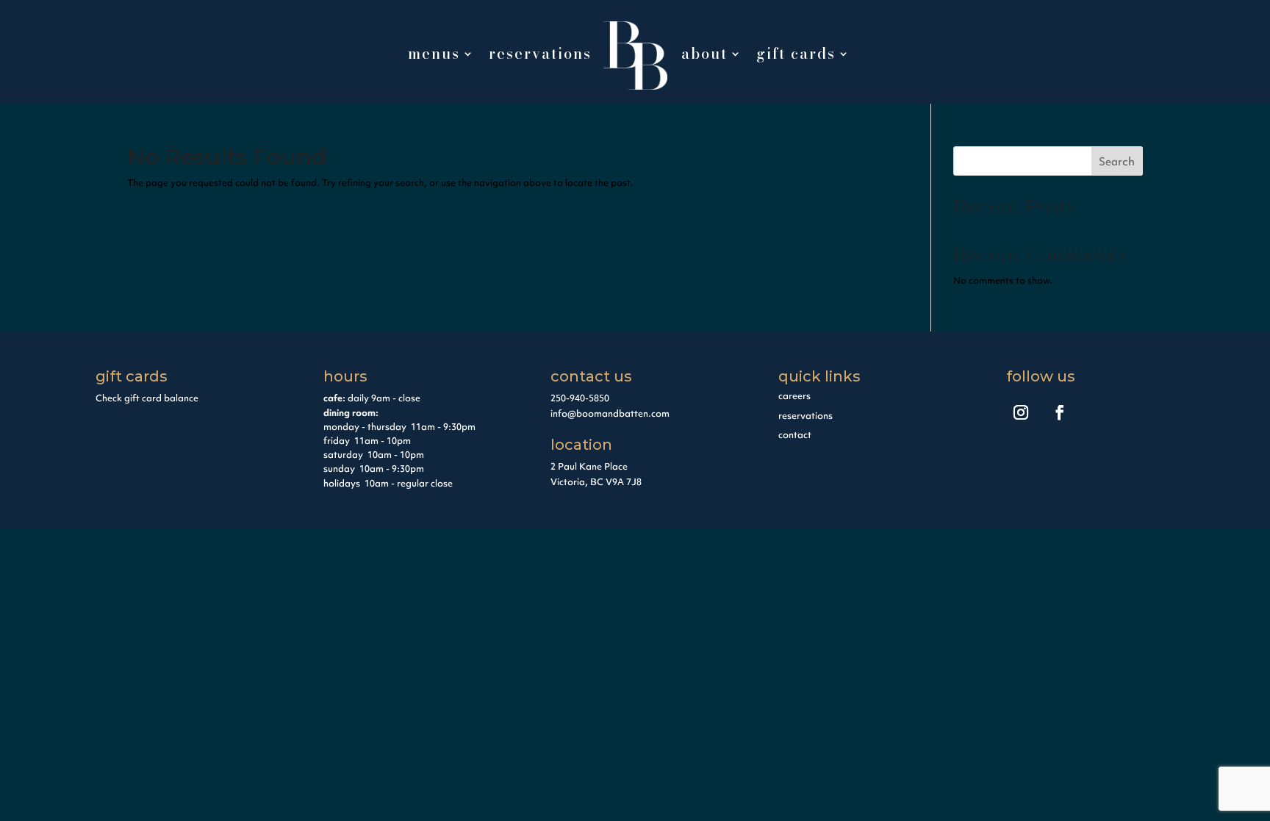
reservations (540, 57)
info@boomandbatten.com (610, 413)
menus (434, 57)
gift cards (796, 57)
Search (1117, 161)
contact (794, 435)
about (704, 57)
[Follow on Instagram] (1021, 412)
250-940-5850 (579, 398)
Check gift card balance (147, 398)
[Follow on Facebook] (1060, 412)
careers (794, 396)
